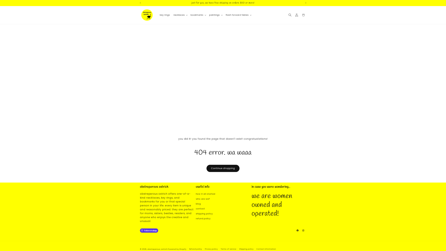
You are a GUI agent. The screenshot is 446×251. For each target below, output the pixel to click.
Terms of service (228, 249)
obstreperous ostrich (157, 249)
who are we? (203, 198)
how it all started (205, 193)
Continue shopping (223, 168)
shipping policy (204, 213)
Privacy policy (211, 249)
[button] (180, 15)
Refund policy (195, 249)
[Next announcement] (305, 3)
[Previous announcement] (140, 3)
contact (200, 208)
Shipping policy (246, 249)
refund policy (203, 218)
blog (198, 203)
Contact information (266, 249)
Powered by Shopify (177, 249)
